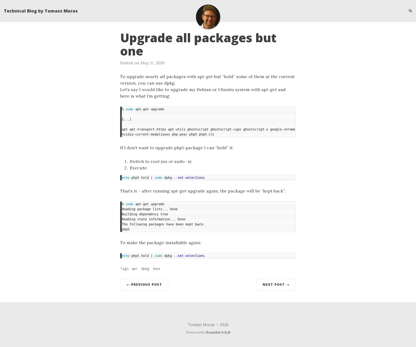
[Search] (408, 11)
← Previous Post (144, 284)
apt (134, 268)
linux (156, 268)
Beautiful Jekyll (218, 332)
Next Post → (276, 284)
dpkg (145, 268)
